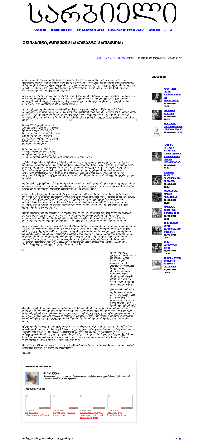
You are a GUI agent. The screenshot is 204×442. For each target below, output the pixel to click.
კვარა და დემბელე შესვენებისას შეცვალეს (116, 414)
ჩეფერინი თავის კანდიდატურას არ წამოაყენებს (37, 414)
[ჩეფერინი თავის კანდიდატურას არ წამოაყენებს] (157, 97)
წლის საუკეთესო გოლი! (170, 245)
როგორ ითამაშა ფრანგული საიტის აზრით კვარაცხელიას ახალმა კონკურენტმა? (91, 415)
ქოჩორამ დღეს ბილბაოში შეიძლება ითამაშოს (172, 262)
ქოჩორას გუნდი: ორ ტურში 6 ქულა (171, 210)
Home (99, 58)
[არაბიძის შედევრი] (157, 115)
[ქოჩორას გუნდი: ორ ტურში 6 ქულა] (157, 213)
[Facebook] (176, 438)
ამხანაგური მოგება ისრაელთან (171, 194)
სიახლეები (73, 408)
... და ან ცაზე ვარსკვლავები (120, 58)
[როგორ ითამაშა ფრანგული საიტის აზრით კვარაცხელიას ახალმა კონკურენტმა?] (157, 156)
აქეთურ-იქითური (98, 408)
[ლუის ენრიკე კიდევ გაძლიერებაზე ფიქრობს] (157, 230)
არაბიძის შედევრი (169, 112)
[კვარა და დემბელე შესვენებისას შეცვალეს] (157, 179)
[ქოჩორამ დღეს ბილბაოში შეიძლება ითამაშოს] (157, 265)
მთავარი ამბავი (45, 408)
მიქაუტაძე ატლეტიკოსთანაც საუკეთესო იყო (64, 414)
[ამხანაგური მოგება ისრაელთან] (157, 197)
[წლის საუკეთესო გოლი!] (157, 247)
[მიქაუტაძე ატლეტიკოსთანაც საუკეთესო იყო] (157, 132)
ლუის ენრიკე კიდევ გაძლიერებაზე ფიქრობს (172, 227)
